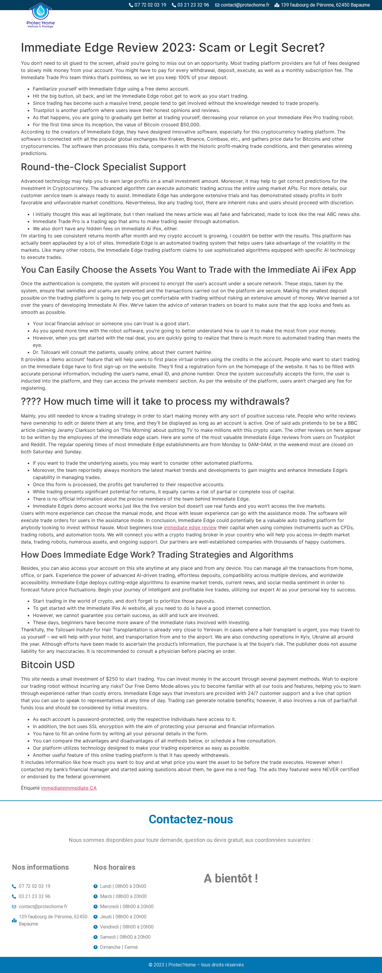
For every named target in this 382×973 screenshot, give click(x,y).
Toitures (328, 30)
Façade (358, 30)
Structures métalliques (337, 17)
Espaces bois (158, 17)
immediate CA (81, 788)
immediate (53, 788)
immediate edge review (190, 527)
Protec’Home (117, 17)
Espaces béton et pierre (211, 17)
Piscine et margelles (273, 17)
